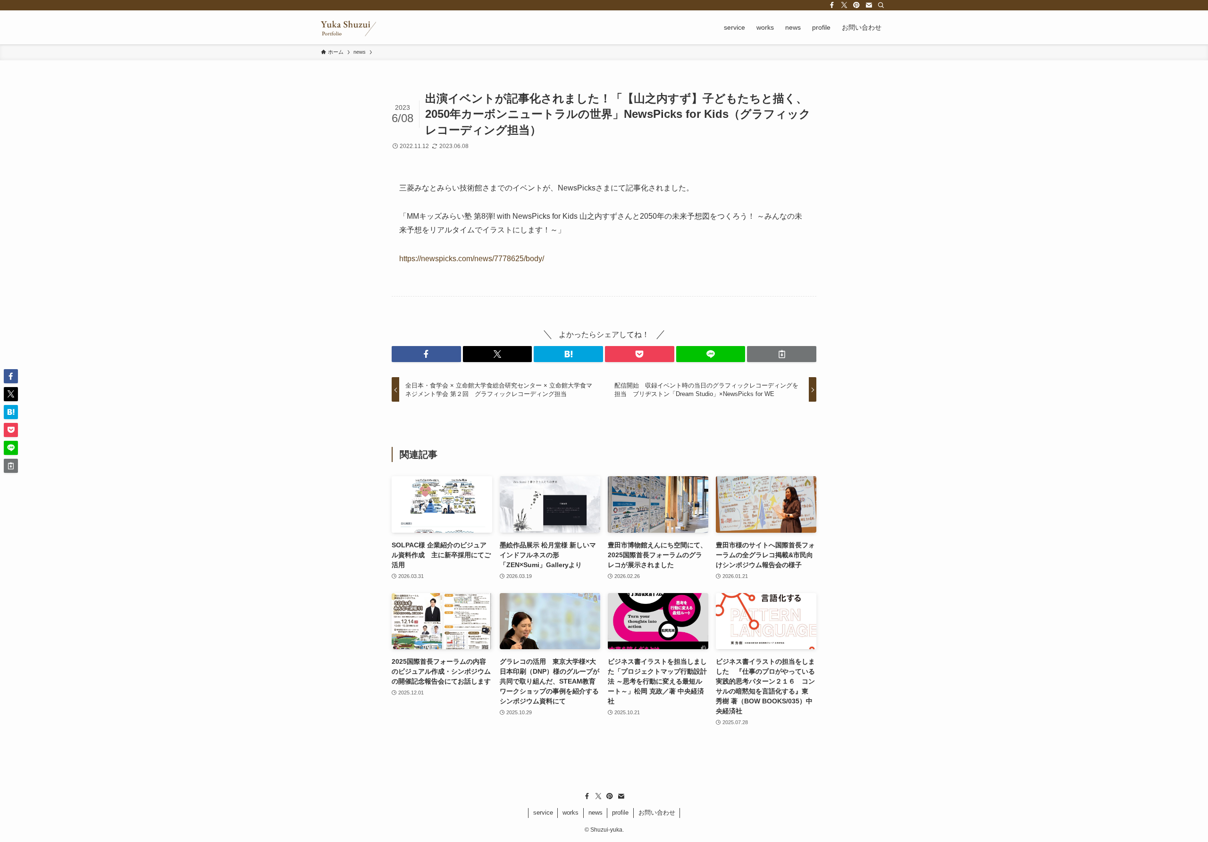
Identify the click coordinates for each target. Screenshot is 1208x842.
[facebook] (832, 5)
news (595, 812)
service (543, 812)
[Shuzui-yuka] (348, 27)
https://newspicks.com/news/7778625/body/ (471, 259)
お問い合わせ (656, 812)
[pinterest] (856, 5)
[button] (426, 354)
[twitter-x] (844, 5)
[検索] (881, 5)
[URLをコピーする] (781, 354)
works (570, 812)
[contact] (869, 5)
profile (620, 812)
